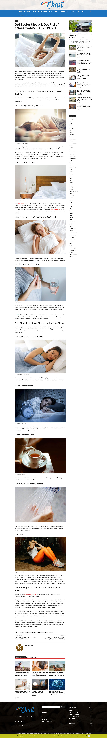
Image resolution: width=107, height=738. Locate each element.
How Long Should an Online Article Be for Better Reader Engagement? (84, 55)
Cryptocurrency (73, 143)
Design (71, 147)
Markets (72, 211)
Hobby (71, 187)
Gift (70, 176)
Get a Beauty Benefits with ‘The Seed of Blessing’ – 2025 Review (26, 638)
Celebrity (72, 134)
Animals (72, 119)
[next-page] (18, 698)
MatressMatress (55, 209)
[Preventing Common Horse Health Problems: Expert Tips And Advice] (57, 666)
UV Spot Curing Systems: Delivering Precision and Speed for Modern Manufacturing (84, 62)
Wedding (72, 256)
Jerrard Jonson (19, 31)
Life (70, 204)
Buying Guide (73, 128)
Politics (71, 230)
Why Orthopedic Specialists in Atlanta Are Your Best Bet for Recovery (84, 92)
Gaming (71, 174)
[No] (105, 736)
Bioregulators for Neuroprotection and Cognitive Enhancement (57, 692)
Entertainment (73, 156)
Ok (89, 735)
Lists (71, 206)
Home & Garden (42, 11)
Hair (71, 180)
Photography (73, 228)
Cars (71, 132)
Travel (72, 11)
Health (34, 11)
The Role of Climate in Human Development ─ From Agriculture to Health (22, 675)
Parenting (72, 224)
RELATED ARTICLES (20, 657)
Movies (71, 215)
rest (33, 632)
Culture (71, 145)
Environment (73, 158)
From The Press (74, 167)
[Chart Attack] (53, 5)
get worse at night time (30, 594)
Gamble (71, 171)
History (71, 184)
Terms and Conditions (47, 721)
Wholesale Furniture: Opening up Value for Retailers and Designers (84, 69)
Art (70, 121)
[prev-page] (15, 698)
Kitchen (71, 200)
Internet (72, 195)
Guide (71, 178)
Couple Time (73, 139)
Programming (73, 232)
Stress (45, 632)
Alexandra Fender (73, 37)
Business (27, 11)
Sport (77, 11)
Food (71, 165)
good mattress (20, 203)
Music (56, 11)
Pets (83, 11)
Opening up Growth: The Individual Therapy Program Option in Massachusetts (83, 84)
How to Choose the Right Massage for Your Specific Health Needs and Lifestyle (40, 675)
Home (16, 19)
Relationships (73, 235)
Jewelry (71, 198)
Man (71, 208)
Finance (71, 163)
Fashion (72, 160)
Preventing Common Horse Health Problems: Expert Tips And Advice (56, 674)
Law (71, 202)
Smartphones (73, 239)
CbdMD (17, 315)
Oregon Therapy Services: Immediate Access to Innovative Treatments (83, 77)
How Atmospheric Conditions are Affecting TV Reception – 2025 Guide (54, 638)
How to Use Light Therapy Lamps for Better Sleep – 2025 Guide (38, 693)
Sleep (39, 632)
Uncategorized (73, 254)
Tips (51, 632)
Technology (64, 11)
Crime (71, 141)
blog (71, 123)
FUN (71, 169)
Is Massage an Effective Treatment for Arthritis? (22, 691)
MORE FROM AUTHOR (31, 657)
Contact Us (22, 15)
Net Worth (72, 222)
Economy (72, 152)
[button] (90, 11)
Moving (71, 217)
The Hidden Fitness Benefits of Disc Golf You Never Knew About (84, 47)
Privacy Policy (45, 719)
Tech (71, 246)
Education (72, 154)
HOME (20, 11)
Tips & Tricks (73, 250)
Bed (22, 632)
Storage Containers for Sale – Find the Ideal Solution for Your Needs (84, 99)
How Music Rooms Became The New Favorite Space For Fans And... (84, 107)
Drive (71, 150)
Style (50, 11)
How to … (72, 193)
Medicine (72, 213)
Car (70, 30)
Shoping (72, 237)
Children (72, 136)
